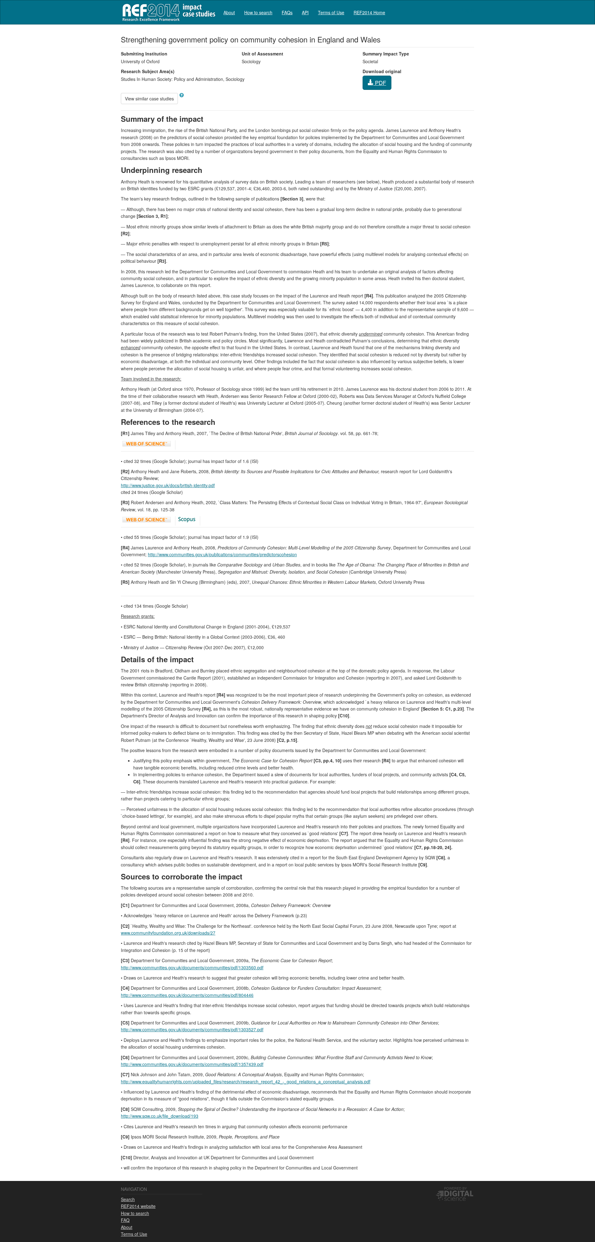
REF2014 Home (369, 12)
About (229, 12)
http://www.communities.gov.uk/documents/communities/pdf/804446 (187, 995)
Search (128, 1199)
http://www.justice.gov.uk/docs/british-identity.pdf (168, 485)
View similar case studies (149, 98)
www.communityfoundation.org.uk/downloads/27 (168, 933)
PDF (379, 82)
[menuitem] (229, 12)
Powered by (455, 1188)
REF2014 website (138, 1206)
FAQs (287, 12)
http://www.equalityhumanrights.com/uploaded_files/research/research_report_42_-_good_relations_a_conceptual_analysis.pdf (245, 1081)
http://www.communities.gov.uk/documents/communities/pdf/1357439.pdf (192, 1064)
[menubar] (304, 12)
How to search (258, 12)
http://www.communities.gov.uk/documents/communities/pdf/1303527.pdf (192, 1029)
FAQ (125, 1220)
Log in (468, 10)
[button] (181, 95)
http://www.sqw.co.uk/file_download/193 (159, 1116)
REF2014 (167, 12)
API (305, 12)
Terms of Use (331, 12)
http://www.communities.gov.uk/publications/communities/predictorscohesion (222, 554)
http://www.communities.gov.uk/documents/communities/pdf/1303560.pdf (192, 967)
